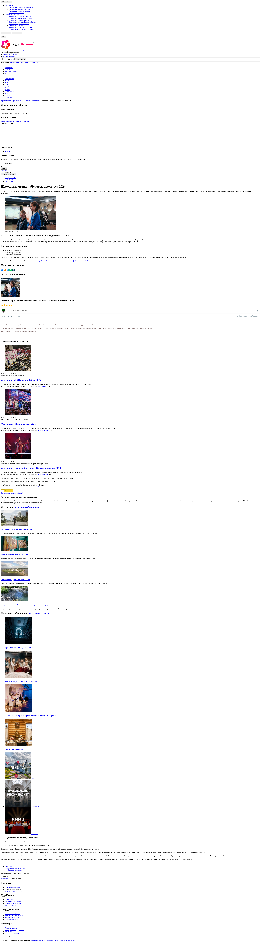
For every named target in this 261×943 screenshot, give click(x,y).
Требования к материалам (14, 915)
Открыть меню (6, 33)
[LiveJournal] (13, 270)
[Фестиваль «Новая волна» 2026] (130, 402)
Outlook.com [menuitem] (9, 180)
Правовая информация (13, 903)
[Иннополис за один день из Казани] (14, 525)
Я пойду (4, 168)
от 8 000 (43, 430)
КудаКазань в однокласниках (15, 868)
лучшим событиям (8, 56)
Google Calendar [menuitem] (10, 178)
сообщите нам (41, 487)
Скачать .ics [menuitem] (9, 181)
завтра (17, 62)
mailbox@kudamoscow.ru (13, 891)
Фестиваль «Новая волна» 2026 (18, 424)
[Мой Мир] (8, 270)
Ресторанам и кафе (11, 919)
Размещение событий (12, 914)
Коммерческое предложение (14, 930)
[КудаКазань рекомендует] (18, 806)
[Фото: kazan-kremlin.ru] (10, 296)
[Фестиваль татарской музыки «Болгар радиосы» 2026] (130, 446)
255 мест (34, 779)
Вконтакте (8, 866)
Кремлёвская (9, 151)
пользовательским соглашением (41, 940)
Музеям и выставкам (12, 917)
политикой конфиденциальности (65, 940)
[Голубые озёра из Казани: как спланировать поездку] (14, 601)
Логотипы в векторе (12, 933)
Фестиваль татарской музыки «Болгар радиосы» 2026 (31, 468)
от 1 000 (43, 474)
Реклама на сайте (11, 928)
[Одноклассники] (5, 270)
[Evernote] (10, 270)
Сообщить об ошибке (12, 887)
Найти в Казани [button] (6, 2)
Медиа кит (8, 932)
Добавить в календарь (8, 174)
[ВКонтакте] (2, 270)
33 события (35, 806)
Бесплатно (42, 386)
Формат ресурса (10, 905)
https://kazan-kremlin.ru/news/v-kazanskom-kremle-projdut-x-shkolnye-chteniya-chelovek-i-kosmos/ (70, 261)
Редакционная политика (13, 901)
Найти (3, 37)
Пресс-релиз (9, 899)
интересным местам (10, 54)
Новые (3, 316)
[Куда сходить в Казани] (23, 49)
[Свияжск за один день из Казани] (14, 576)
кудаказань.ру (5, 879)
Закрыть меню (17, 33)
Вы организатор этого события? (12, 493)
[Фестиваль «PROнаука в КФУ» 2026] (130, 358)
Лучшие (11, 316)
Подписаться (28, 842)
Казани (25, 51)
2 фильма (34, 834)
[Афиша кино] (18, 834)
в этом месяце (33, 62)
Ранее (18, 316)
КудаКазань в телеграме (13, 870)
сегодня (12, 62)
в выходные (24, 62)
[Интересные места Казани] (18, 779)
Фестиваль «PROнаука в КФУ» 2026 (21, 380)
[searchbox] (130, 37)
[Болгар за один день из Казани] (14, 550)
